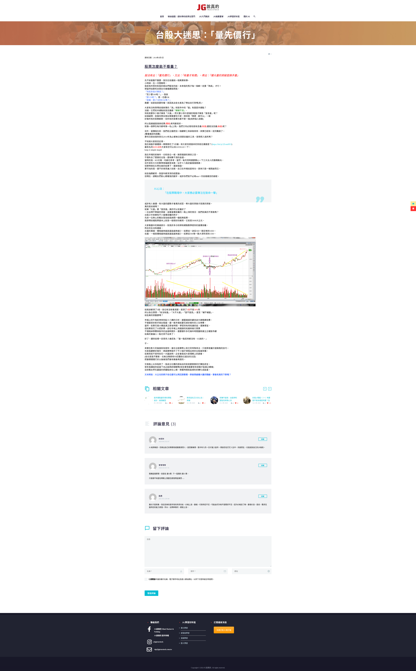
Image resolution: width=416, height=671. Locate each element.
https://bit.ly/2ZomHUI (222, 144)
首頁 (162, 16)
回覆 (262, 439)
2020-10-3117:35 (164, 468)
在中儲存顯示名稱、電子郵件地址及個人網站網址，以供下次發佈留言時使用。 (181, 579)
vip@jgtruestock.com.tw (163, 649)
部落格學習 (185, 633)
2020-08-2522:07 (164, 441)
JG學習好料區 (233, 16)
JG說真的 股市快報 (161, 635)
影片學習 (184, 643)
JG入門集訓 (204, 16)
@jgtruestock (158, 642)
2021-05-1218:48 (164, 499)
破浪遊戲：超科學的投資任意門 (181, 16)
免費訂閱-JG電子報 (224, 630)
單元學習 (184, 628)
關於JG (247, 16)
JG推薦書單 (218, 16)
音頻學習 (184, 638)
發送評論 (151, 593)
